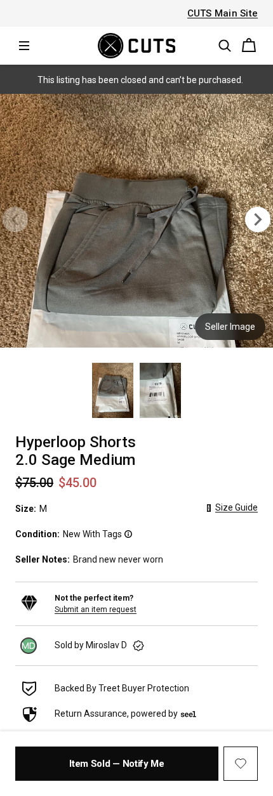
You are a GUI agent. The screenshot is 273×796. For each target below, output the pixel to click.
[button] (225, 46)
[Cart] (249, 45)
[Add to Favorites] (240, 764)
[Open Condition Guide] (127, 533)
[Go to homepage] (136, 46)
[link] (136, 645)
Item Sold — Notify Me (116, 763)
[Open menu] (24, 45)
